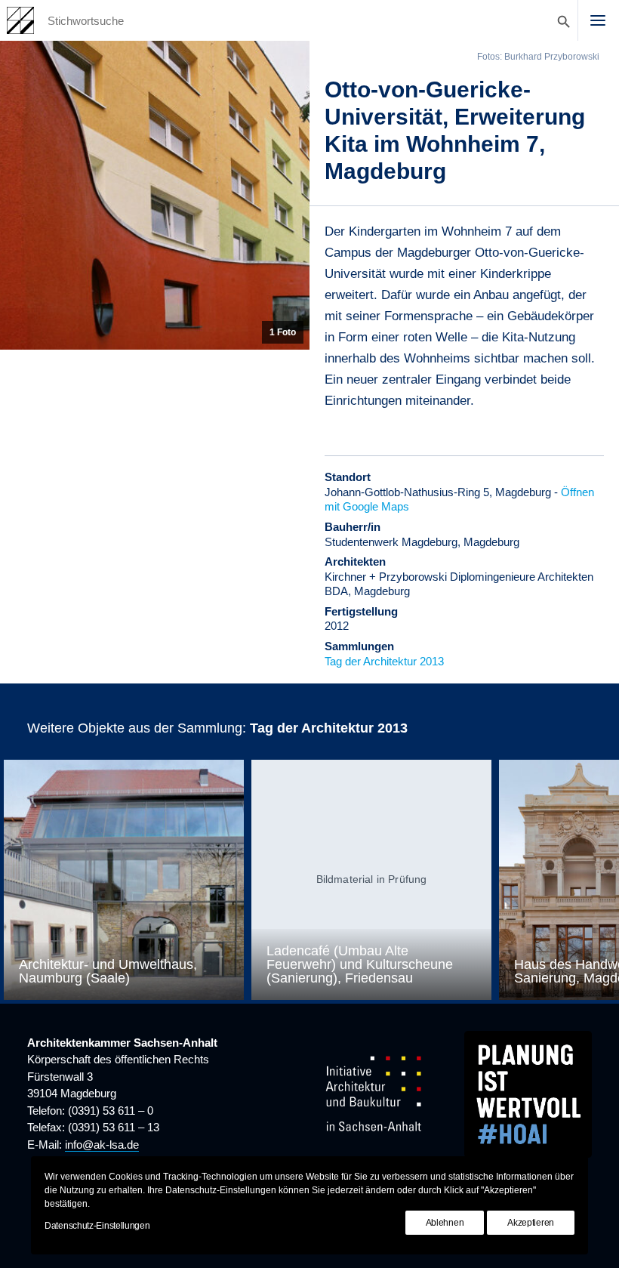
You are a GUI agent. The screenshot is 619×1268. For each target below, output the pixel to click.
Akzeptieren (530, 1222)
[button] (598, 20)
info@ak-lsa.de (102, 1144)
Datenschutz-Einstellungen (97, 1225)
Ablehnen (445, 1222)
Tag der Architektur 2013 (384, 661)
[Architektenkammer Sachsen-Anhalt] (20, 20)
